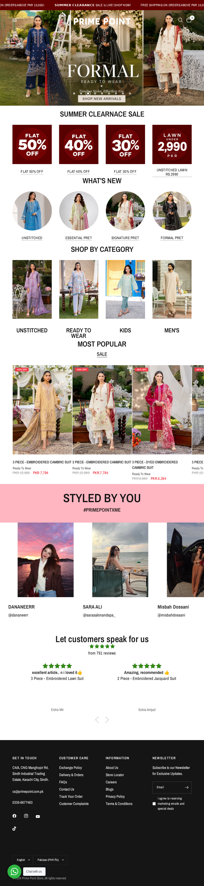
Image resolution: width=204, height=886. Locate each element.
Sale (102, 354)
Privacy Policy (115, 796)
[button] (98, 719)
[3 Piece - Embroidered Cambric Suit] (42, 409)
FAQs (63, 782)
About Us (112, 767)
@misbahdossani (122, 615)
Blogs (109, 789)
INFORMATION (117, 758)
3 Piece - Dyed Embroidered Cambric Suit (155, 464)
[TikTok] (17, 828)
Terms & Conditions (119, 803)
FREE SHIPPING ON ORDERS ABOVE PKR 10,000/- (142, 5)
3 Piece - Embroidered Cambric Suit (41, 462)
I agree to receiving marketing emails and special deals (171, 803)
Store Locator (115, 774)
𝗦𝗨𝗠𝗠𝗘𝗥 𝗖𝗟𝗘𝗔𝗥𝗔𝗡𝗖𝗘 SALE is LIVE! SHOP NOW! (60, 5)
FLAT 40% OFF (78, 171)
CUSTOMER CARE (74, 758)
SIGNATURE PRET (125, 238)
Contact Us (66, 789)
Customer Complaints (74, 803)
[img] (102, 646)
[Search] (180, 20)
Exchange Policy (70, 767)
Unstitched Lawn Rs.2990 (172, 172)
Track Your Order (71, 796)
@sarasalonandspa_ (50, 615)
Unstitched (32, 238)
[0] (188, 20)
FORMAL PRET (172, 238)
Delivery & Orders (71, 774)
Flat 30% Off (125, 171)
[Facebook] (17, 815)
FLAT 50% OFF (32, 171)
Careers (111, 782)
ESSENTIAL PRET (78, 238)
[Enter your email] (187, 788)
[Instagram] (29, 815)
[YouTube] (41, 816)
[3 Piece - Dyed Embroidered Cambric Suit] (162, 409)
